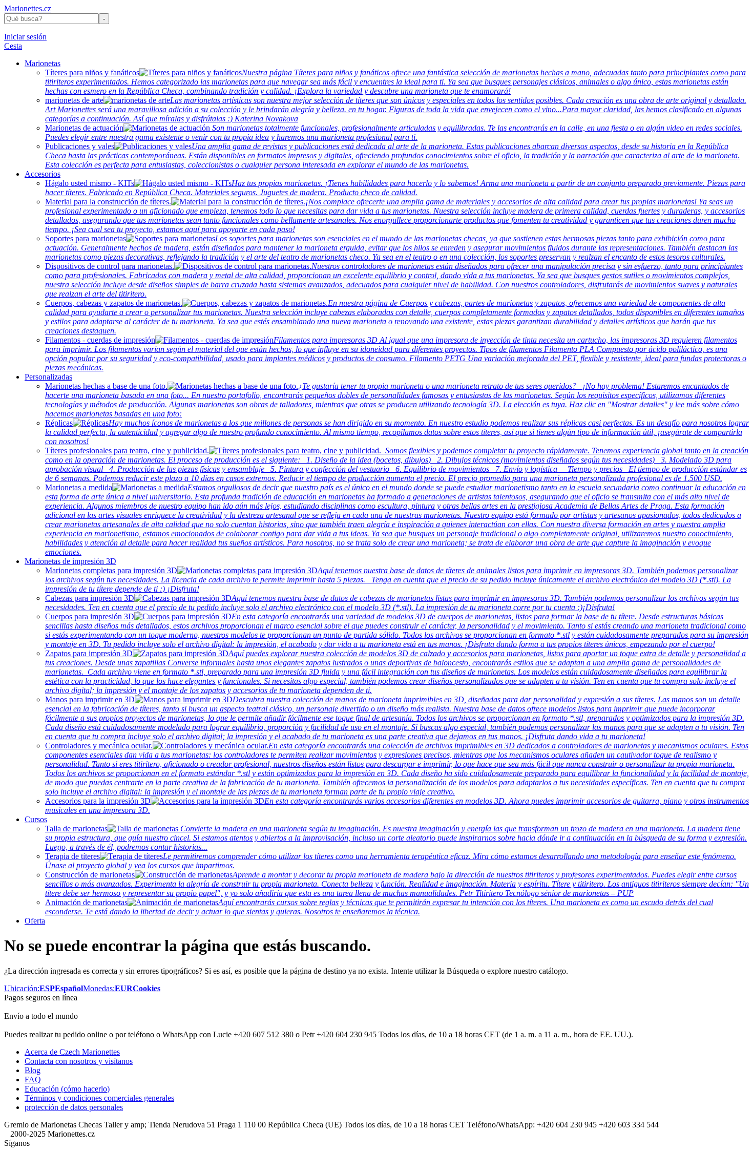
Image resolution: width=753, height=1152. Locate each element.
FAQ (33, 1079)
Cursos (36, 819)
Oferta (35, 920)
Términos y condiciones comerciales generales (99, 1098)
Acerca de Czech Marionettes (72, 1052)
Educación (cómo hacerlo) (67, 1088)
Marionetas (42, 63)
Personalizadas (48, 376)
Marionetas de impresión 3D (70, 561)
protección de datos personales (74, 1107)
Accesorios (42, 174)
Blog (32, 1070)
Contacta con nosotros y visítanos (79, 1061)
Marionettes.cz (27, 8)
